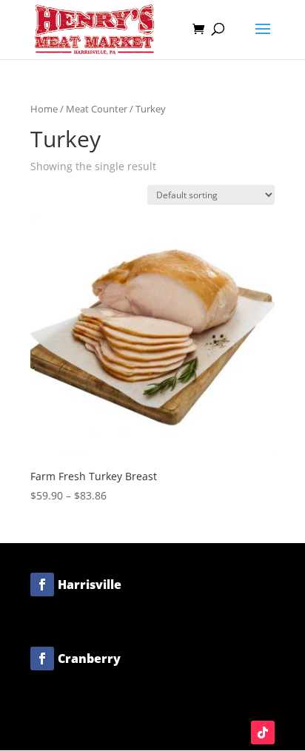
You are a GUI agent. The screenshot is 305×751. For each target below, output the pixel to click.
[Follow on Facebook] (42, 584)
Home (44, 108)
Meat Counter (96, 108)
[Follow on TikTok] (263, 732)
